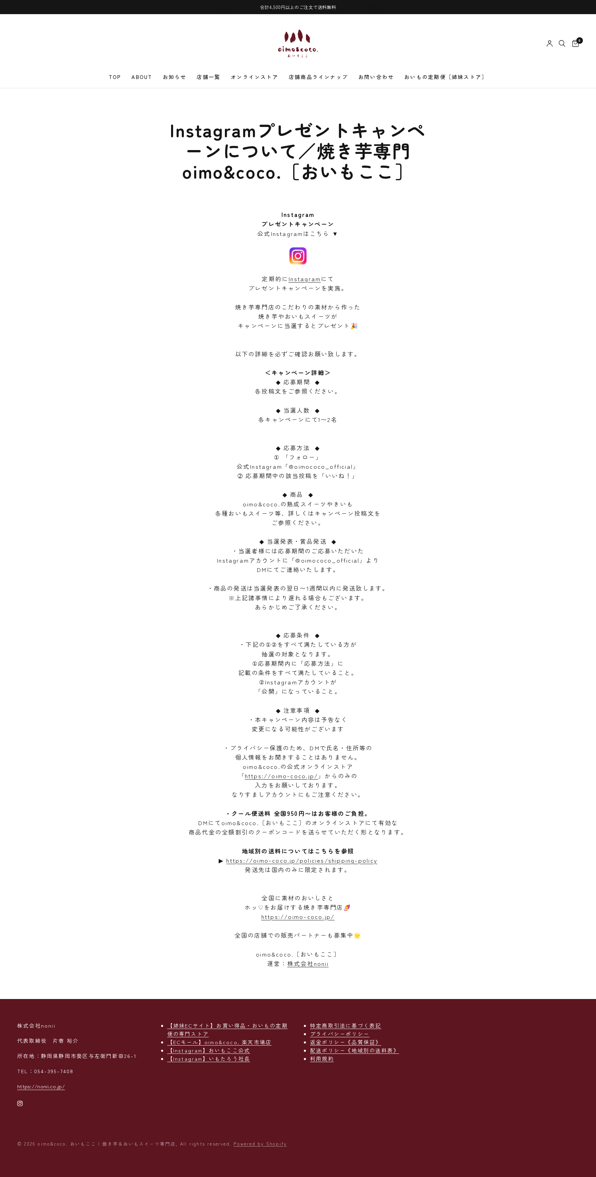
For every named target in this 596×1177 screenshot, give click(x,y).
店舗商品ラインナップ (318, 76)
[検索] (562, 43)
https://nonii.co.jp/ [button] (41, 1086)
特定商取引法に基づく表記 (345, 1025)
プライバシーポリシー (339, 1033)
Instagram (304, 278)
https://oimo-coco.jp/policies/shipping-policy (301, 860)
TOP (115, 76)
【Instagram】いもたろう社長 (208, 1058)
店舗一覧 (208, 76)
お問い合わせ (376, 76)
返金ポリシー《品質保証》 (345, 1042)
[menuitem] (115, 77)
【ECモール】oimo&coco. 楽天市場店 (219, 1042)
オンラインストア (254, 76)
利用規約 (322, 1058)
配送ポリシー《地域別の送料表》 (354, 1050)
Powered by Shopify (260, 1143)
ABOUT (141, 76)
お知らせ (175, 76)
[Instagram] (24, 1103)
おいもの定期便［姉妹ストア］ (445, 76)
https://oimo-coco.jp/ (281, 775)
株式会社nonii (308, 963)
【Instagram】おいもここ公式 (208, 1050)
